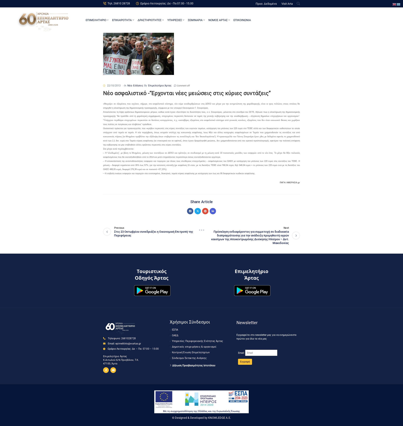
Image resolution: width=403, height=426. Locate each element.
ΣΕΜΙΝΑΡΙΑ (195, 20)
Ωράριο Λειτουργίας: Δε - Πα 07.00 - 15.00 (166, 3)
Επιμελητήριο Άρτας (160, 85)
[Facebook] (190, 211)
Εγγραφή (245, 361)
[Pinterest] (205, 211)
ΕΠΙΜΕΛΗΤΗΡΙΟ (96, 20)
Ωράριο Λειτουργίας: (133, 348)
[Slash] (201, 230)
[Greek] (399, 4)
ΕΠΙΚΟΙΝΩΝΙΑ (242, 20)
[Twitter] (198, 211)
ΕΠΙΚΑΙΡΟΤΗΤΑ (122, 20)
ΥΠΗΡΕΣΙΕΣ (174, 20)
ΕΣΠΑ (175, 329)
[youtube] (113, 370)
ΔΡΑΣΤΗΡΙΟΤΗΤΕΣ (150, 20)
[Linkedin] (213, 211)
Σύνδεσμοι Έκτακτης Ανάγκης (189, 358)
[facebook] (106, 370)
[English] (394, 4)
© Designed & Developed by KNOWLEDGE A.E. (201, 417)
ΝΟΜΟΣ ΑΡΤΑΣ (218, 20)
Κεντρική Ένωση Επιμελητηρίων (191, 352)
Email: (124, 343)
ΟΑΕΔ (175, 335)
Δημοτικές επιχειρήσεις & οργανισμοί (194, 346)
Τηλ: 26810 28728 (119, 3)
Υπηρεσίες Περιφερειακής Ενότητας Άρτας (197, 341)
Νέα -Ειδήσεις (135, 85)
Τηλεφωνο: (122, 338)
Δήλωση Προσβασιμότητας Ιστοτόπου (193, 365)
